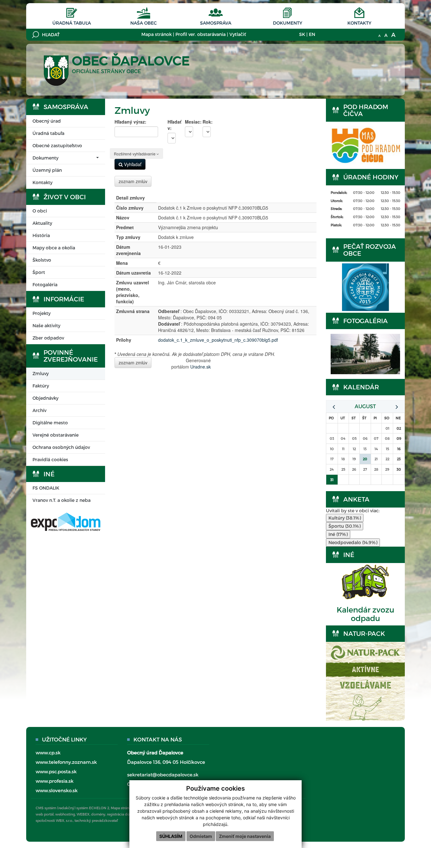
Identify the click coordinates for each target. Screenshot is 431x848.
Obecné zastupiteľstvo (57, 145)
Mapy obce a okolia (53, 247)
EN (312, 34)
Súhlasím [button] (170, 836)
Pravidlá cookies (50, 459)
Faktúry (40, 385)
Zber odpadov (48, 337)
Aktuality (42, 223)
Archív (39, 410)
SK (302, 34)
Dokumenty (287, 23)
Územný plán (47, 170)
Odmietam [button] (201, 836)
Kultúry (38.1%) (344, 517)
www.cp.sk (48, 752)
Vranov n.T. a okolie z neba (61, 500)
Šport (38, 272)
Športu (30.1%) (344, 526)
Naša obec (143, 23)
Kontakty (359, 23)
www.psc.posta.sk (56, 771)
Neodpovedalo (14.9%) (352, 542)
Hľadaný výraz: (130, 122)
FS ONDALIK (45, 488)
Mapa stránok (156, 34)
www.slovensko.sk (57, 790)
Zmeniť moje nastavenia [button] (245, 836)
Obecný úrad (46, 121)
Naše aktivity (46, 325)
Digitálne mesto (50, 422)
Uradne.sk (200, 366)
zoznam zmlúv (133, 181)
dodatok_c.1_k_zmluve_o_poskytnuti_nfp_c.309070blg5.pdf (218, 340)
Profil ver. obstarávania (200, 34)
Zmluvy (40, 373)
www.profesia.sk (55, 781)
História (41, 235)
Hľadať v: (172, 125)
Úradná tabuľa (71, 23)
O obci (39, 210)
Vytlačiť (237, 34)
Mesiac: (189, 122)
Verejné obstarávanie (55, 435)
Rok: (207, 122)
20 (365, 459)
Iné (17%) (338, 534)
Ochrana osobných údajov (61, 447)
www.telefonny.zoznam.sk (66, 762)
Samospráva (215, 23)
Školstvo (41, 260)
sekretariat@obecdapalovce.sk (162, 774)
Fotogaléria (44, 284)
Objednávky (45, 398)
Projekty (41, 313)
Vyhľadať (132, 164)
